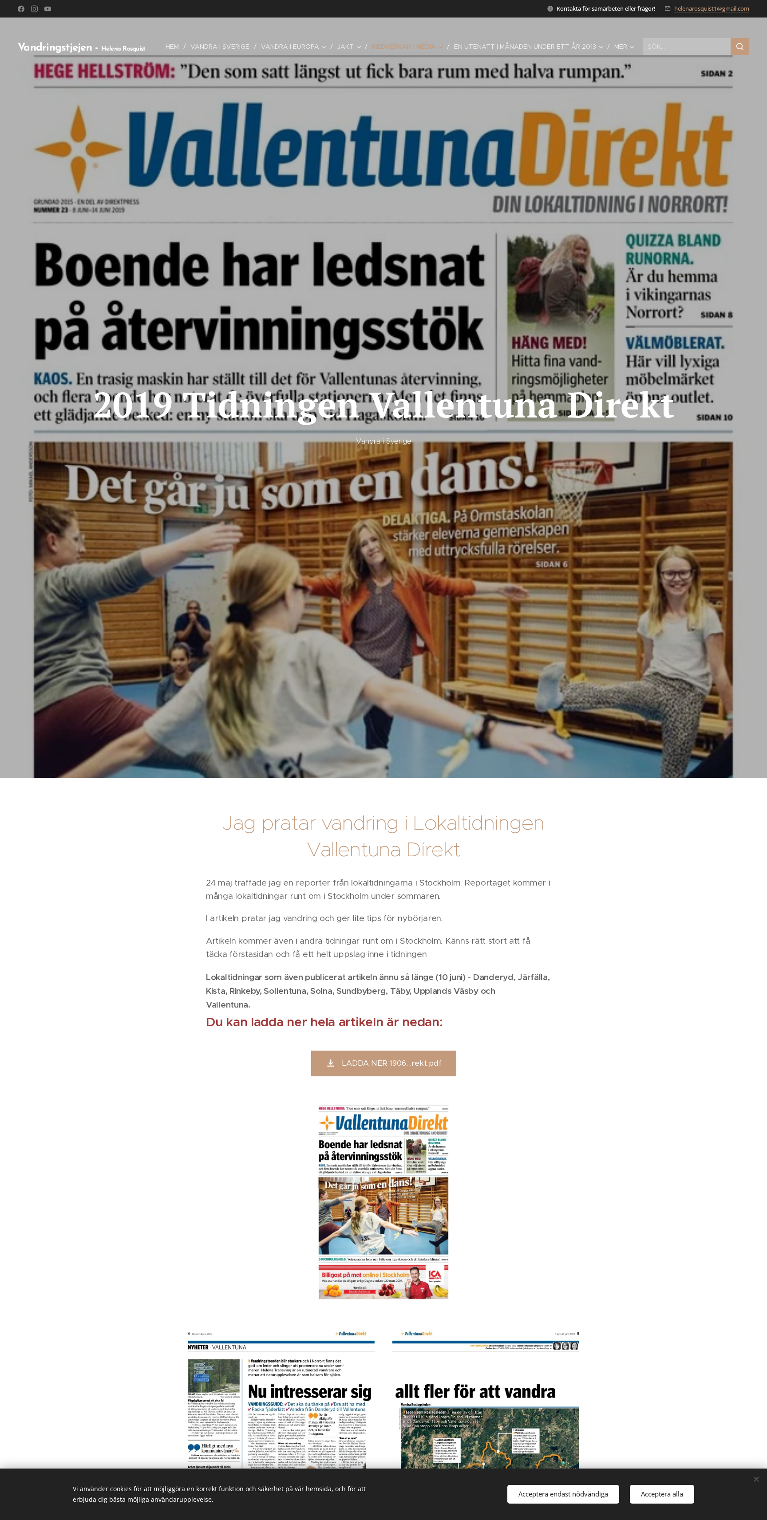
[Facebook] (21, 8)
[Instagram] (34, 8)
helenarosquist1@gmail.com (711, 8)
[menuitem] (174, 46)
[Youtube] (47, 8)
